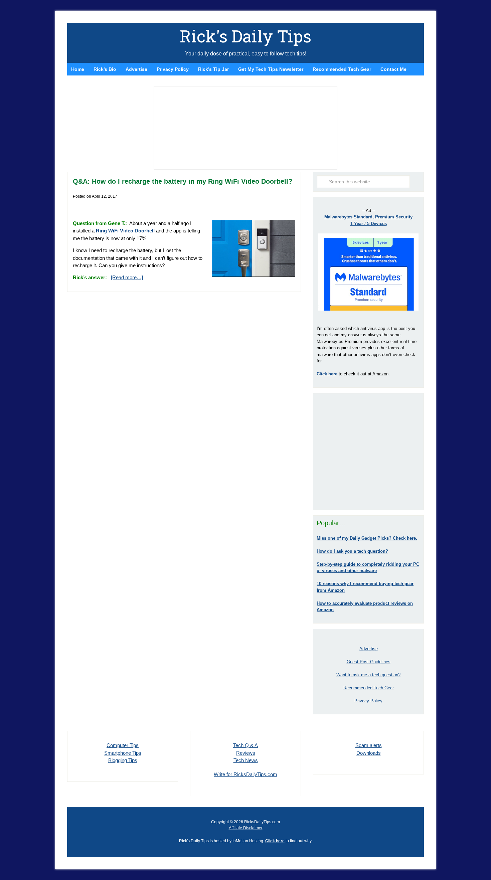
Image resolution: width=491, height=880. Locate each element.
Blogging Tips (122, 760)
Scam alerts (368, 745)
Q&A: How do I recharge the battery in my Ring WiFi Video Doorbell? (182, 181)
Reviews (245, 753)
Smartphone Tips (122, 753)
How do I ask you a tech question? (352, 551)
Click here (275, 841)
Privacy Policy (368, 700)
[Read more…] (127, 277)
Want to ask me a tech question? (368, 674)
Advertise (368, 648)
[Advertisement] (368, 451)
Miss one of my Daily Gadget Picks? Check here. (367, 538)
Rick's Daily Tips (245, 36)
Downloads (368, 753)
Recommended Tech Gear (368, 687)
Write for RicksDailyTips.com (245, 774)
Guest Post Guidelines (368, 661)
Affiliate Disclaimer (246, 828)
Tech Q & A (245, 745)
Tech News (245, 760)
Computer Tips (123, 745)
